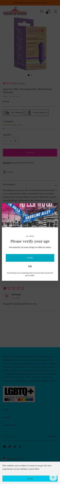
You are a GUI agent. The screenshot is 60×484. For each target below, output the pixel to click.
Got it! (30, 478)
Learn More (33, 469)
